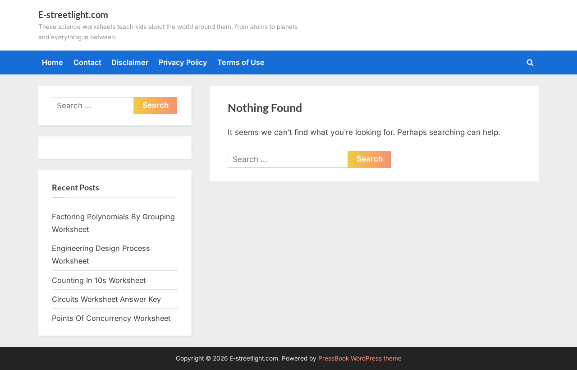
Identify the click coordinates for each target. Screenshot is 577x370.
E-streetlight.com (73, 14)
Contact (87, 62)
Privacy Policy (183, 62)
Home (52, 62)
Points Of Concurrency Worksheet (111, 318)
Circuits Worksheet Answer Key (106, 299)
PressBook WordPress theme (360, 358)
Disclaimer (129, 62)
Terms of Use (241, 62)
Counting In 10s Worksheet (99, 280)
